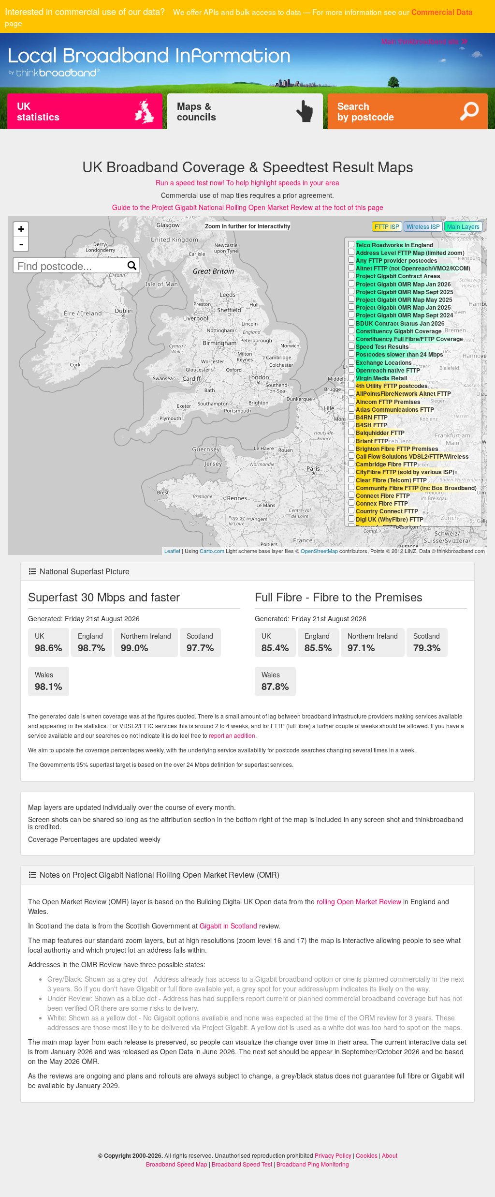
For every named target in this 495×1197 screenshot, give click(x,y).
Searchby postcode (365, 111)
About (389, 1155)
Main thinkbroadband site (421, 41)
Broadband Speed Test (242, 1164)
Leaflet (172, 550)
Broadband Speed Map (176, 1164)
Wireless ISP (423, 226)
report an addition (232, 735)
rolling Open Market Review (359, 901)
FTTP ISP (387, 226)
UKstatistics (38, 111)
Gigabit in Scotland (228, 925)
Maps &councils (196, 111)
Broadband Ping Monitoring (313, 1164)
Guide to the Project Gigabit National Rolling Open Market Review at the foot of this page (247, 207)
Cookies (367, 1155)
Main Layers (463, 226)
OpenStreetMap (319, 550)
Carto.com (212, 550)
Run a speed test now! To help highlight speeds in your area (247, 182)
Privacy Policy (333, 1155)
